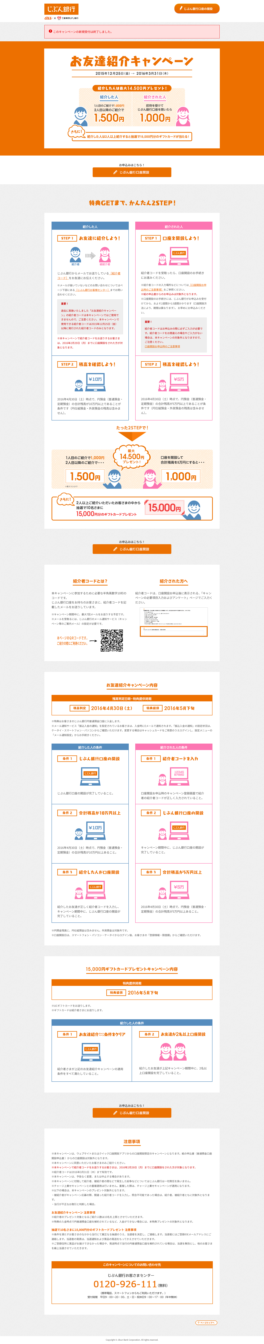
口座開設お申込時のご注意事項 (162, 346)
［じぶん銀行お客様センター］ (92, 290)
